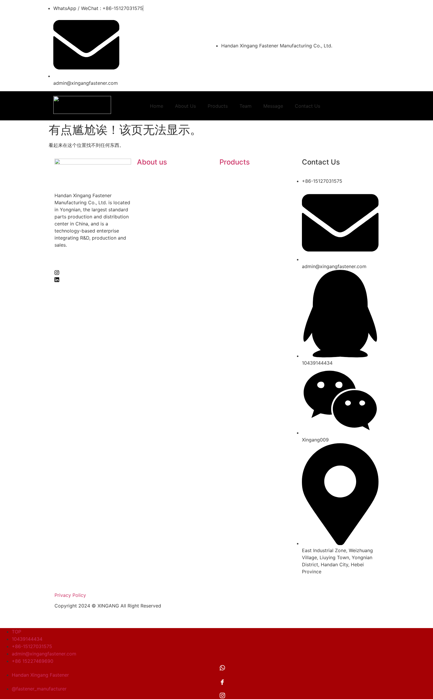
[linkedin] (92, 279)
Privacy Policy (70, 595)
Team (245, 106)
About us (152, 162)
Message (273, 106)
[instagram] (92, 271)
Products (218, 106)
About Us (185, 106)
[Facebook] (92, 264)
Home (156, 106)
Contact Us (307, 106)
